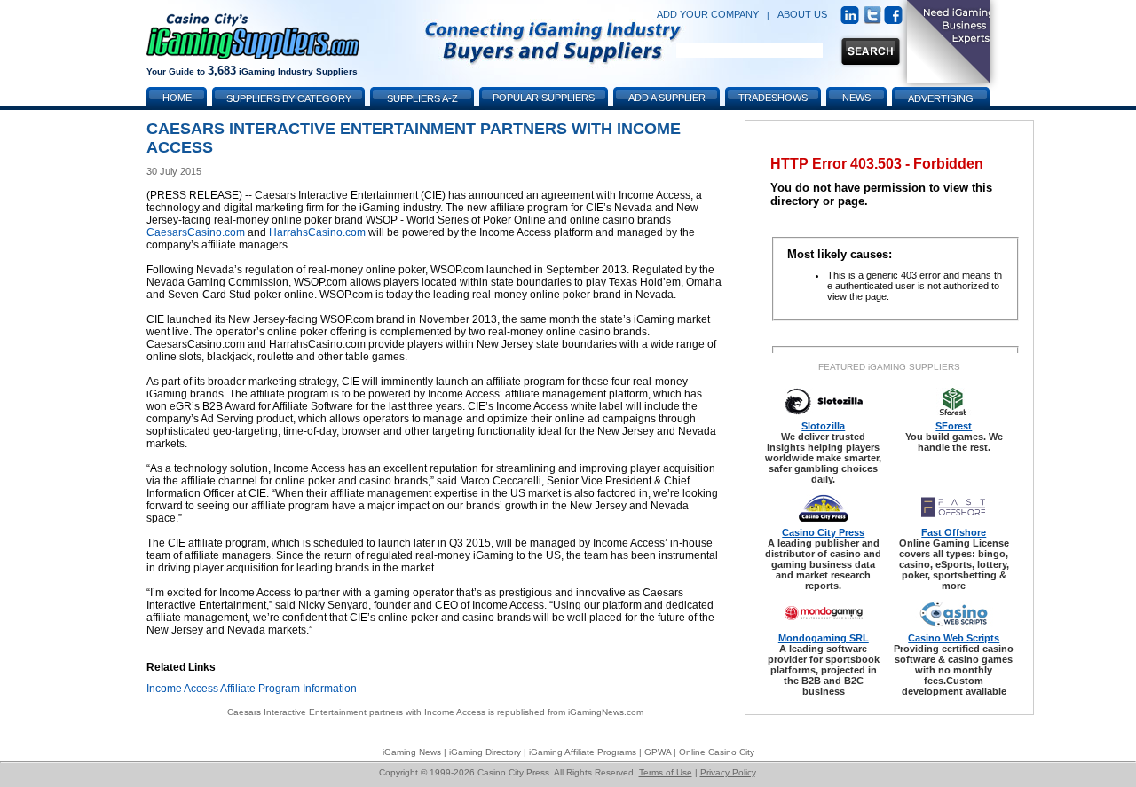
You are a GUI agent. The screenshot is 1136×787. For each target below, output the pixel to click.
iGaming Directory (485, 752)
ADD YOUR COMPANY (708, 14)
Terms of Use (665, 772)
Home (177, 97)
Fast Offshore (953, 532)
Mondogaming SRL (823, 638)
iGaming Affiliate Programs (582, 752)
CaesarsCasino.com (195, 232)
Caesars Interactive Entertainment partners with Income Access (356, 712)
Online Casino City (716, 752)
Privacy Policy (727, 772)
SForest (953, 426)
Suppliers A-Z (422, 98)
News (856, 97)
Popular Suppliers (544, 97)
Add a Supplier (667, 97)
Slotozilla (823, 426)
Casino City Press (823, 532)
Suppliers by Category (288, 98)
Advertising (941, 98)
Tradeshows (773, 97)
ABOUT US (802, 14)
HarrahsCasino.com (317, 232)
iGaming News (412, 752)
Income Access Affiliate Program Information (251, 688)
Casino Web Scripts (953, 638)
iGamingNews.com (605, 712)
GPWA (657, 752)
